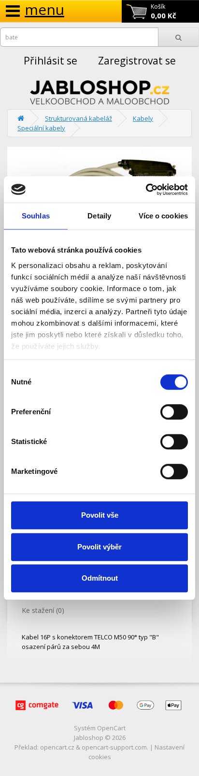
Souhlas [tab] (36, 216)
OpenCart (111, 728)
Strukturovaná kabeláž (78, 118)
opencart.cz (57, 747)
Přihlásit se (50, 60)
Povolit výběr (99, 547)
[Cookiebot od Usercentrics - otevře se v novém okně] (145, 189)
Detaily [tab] (99, 216)
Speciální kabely (41, 128)
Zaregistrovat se (137, 60)
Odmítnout (100, 578)
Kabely (143, 118)
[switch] (174, 412)
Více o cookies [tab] (163, 216)
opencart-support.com (114, 747)
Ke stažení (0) (43, 610)
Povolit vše (99, 515)
